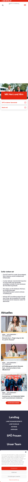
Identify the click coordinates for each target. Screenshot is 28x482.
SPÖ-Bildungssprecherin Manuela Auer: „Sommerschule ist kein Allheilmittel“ (12, 367)
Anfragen (14, 429)
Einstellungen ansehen (14, 476)
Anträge (14, 426)
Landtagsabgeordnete (14, 421)
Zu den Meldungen (13, 403)
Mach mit (5, 107)
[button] (26, 452)
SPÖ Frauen (14, 435)
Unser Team (14, 444)
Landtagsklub (14, 424)
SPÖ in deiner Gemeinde (9, 102)
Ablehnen (14, 472)
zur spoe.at (6, 1)
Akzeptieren (14, 468)
